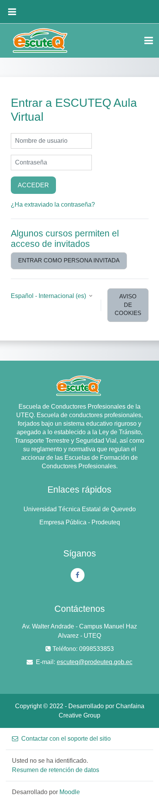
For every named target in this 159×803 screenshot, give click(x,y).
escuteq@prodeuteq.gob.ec (94, 662)
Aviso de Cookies (128, 305)
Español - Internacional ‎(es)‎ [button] (49, 296)
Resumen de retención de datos (55, 770)
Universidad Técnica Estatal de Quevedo (80, 509)
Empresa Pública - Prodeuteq (79, 522)
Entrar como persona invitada (69, 260)
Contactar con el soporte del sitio (66, 738)
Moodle (69, 792)
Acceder (33, 184)
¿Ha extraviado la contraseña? (53, 204)
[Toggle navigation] (148, 40)
